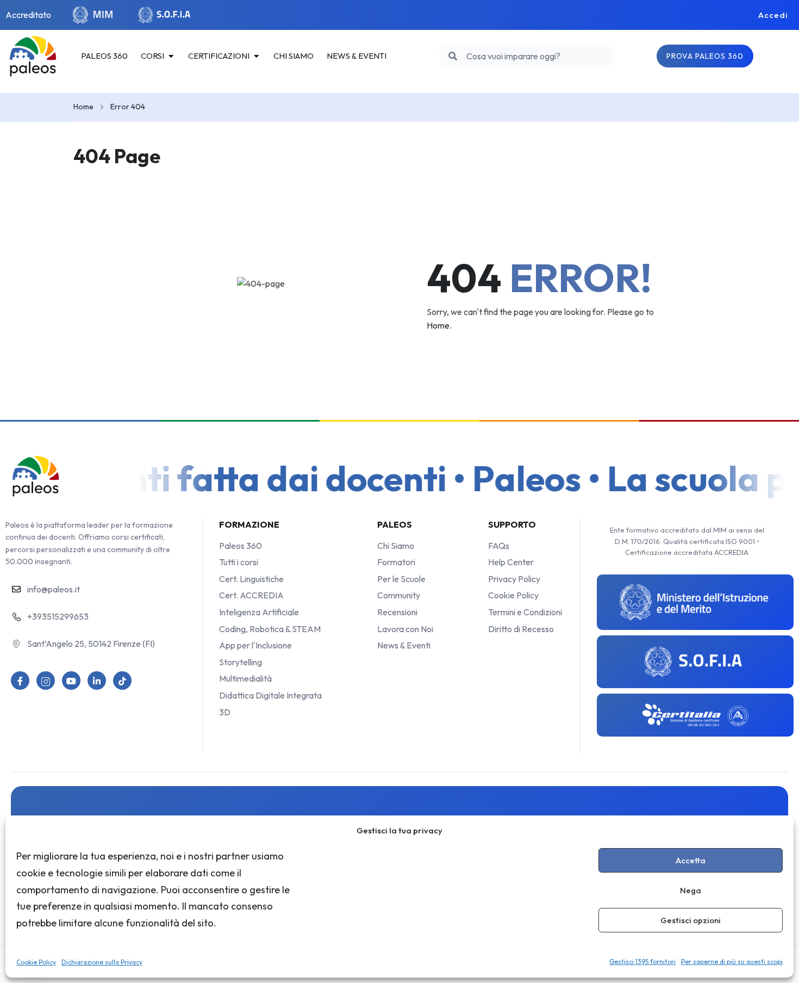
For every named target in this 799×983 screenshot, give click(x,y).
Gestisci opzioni (690, 920)
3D (224, 712)
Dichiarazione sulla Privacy (101, 962)
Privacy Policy (514, 578)
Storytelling (240, 662)
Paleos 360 (240, 545)
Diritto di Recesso (521, 628)
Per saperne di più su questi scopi (732, 961)
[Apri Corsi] (171, 56)
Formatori (396, 562)
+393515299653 (58, 616)
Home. (439, 325)
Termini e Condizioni (525, 612)
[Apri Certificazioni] (256, 56)
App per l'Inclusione (255, 645)
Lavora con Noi (405, 628)
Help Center (511, 562)
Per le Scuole (401, 578)
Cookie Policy (36, 962)
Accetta (691, 860)
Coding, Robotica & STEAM (270, 628)
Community (398, 595)
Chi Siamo (395, 545)
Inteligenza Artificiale (259, 612)
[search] (453, 56)
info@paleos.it (53, 589)
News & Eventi (403, 645)
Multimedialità (245, 678)
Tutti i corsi (238, 562)
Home (83, 107)
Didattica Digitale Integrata (270, 695)
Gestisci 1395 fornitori (642, 961)
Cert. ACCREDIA (251, 595)
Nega (690, 890)
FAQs (498, 545)
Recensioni (397, 612)
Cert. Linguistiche (251, 578)
